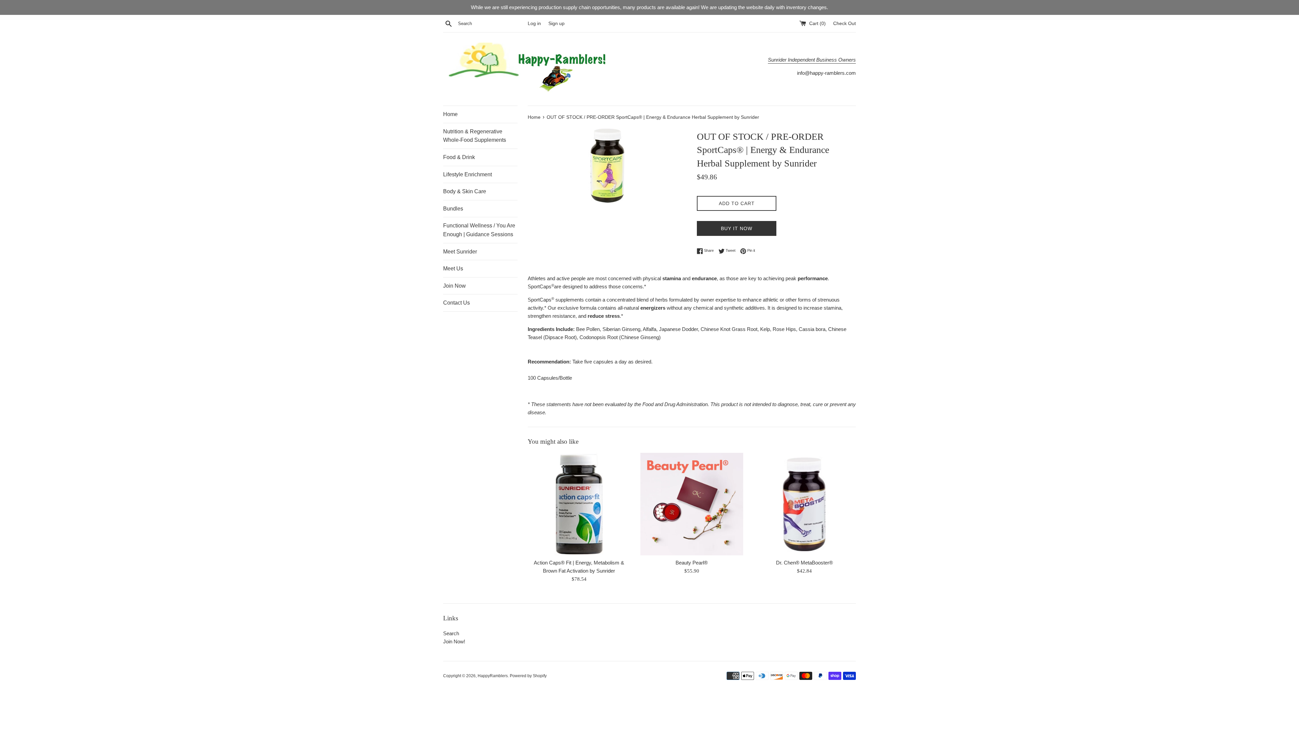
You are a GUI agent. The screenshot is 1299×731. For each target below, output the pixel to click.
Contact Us (456, 303)
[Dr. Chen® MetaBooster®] (804, 504)
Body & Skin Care (464, 191)
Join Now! (454, 641)
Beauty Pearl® (692, 563)
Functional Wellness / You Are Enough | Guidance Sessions (479, 230)
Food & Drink (459, 157)
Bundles (453, 209)
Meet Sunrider (460, 251)
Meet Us (453, 268)
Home (450, 114)
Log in (534, 23)
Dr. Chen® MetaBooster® (804, 563)
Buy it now (736, 228)
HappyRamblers (493, 675)
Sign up (556, 23)
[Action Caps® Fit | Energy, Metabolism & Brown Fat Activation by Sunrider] (579, 504)
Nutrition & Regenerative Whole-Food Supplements (474, 136)
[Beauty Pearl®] (691, 504)
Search (451, 633)
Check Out (844, 23)
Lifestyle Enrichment (467, 174)
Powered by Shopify (528, 675)
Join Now (454, 286)
